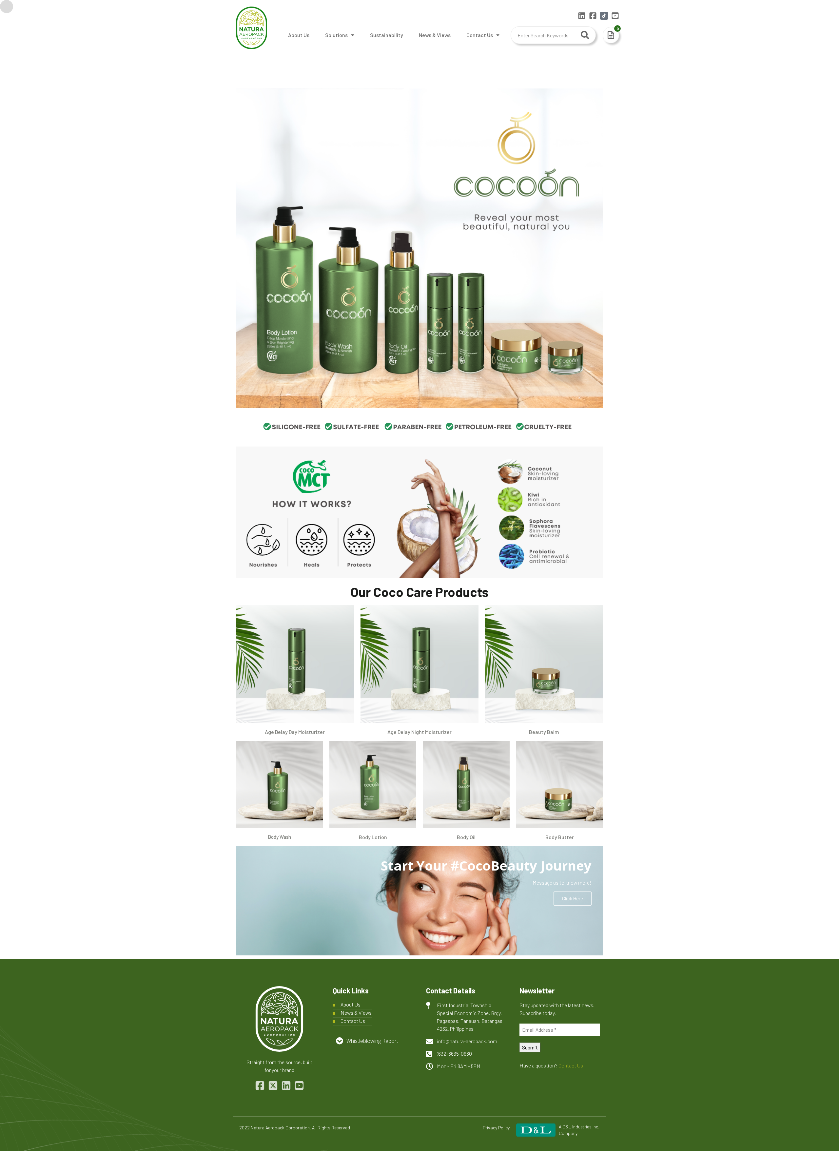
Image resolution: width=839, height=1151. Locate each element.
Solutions (336, 35)
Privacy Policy (496, 1127)
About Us (298, 35)
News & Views (435, 35)
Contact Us (479, 35)
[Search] (585, 35)
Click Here (572, 898)
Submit (530, 1047)
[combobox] (553, 35)
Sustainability (386, 35)
